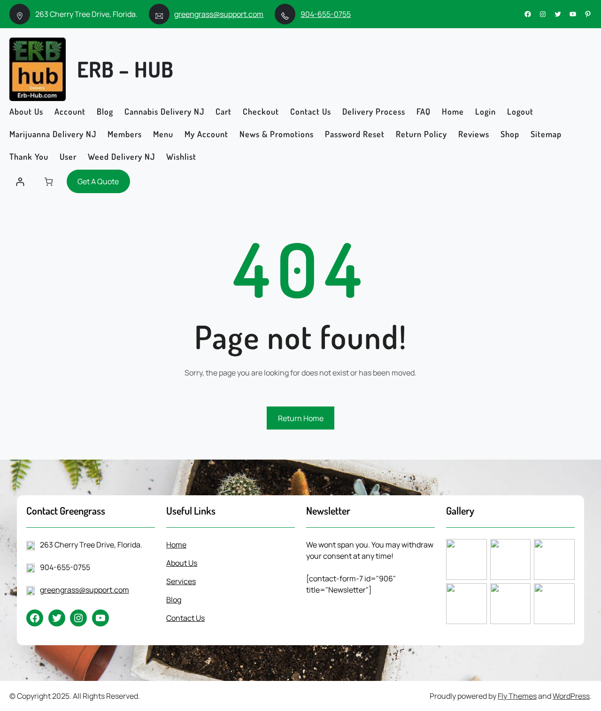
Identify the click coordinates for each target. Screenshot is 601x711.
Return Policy (421, 134)
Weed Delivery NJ (121, 156)
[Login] (20, 181)
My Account (206, 134)
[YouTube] (573, 14)
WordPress (571, 696)
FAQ (423, 111)
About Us (26, 111)
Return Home (301, 418)
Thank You (28, 156)
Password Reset (355, 134)
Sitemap (546, 134)
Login (485, 111)
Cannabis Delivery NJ (164, 111)
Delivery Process (373, 111)
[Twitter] (558, 14)
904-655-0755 (325, 14)
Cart (223, 111)
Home (453, 111)
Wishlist (181, 156)
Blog (105, 111)
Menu (163, 134)
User (68, 156)
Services (181, 581)
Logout (520, 111)
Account (69, 111)
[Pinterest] (588, 14)
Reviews (473, 134)
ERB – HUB (125, 69)
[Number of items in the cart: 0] (48, 181)
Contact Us (310, 111)
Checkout (261, 111)
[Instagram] (543, 14)
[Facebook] (528, 14)
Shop (510, 134)
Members (125, 134)
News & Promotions (276, 134)
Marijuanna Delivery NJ (52, 134)
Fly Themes (517, 696)
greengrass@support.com (218, 14)
